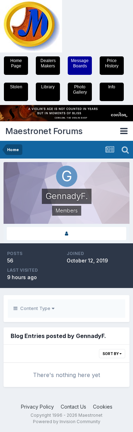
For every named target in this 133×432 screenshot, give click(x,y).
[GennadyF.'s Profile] (66, 233)
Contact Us (73, 407)
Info (111, 86)
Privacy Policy (37, 407)
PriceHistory (111, 63)
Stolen (16, 86)
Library (48, 86)
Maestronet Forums (44, 131)
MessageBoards (80, 63)
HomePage (16, 63)
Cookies (102, 407)
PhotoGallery (80, 89)
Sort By (111, 353)
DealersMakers (48, 63)
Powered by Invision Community (66, 421)
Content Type (34, 308)
